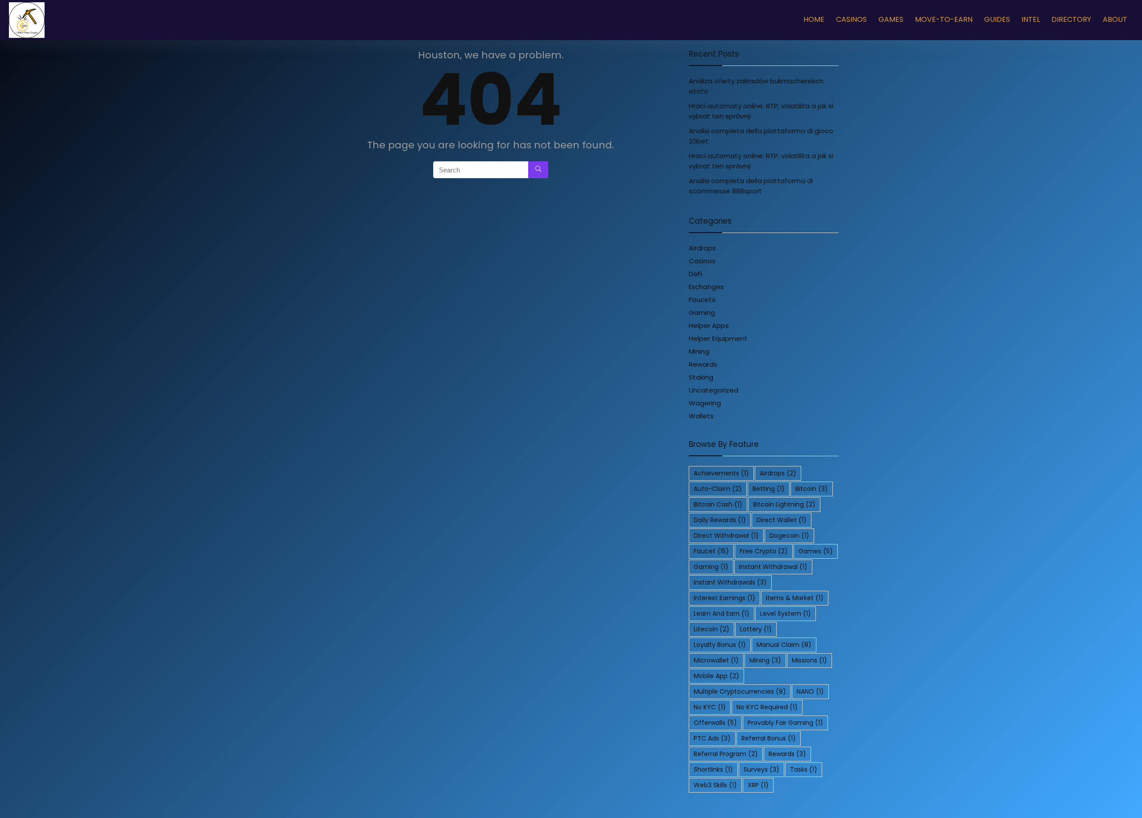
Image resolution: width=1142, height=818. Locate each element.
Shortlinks (713, 769)
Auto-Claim (718, 488)
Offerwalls (715, 722)
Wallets (701, 416)
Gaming (702, 312)
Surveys (761, 769)
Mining (699, 351)
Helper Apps (709, 325)
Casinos (851, 19)
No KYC (710, 707)
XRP (758, 785)
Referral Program (726, 753)
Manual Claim (784, 644)
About (1115, 19)
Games (890, 19)
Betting (769, 488)
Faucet (711, 551)
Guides (997, 19)
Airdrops (702, 248)
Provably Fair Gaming (785, 722)
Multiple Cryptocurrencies (740, 691)
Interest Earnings (724, 597)
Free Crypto (764, 551)
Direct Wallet (782, 519)
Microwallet (716, 660)
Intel (1031, 19)
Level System (785, 613)
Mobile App (716, 675)
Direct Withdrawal (726, 535)
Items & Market (794, 597)
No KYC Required (767, 707)
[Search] (538, 169)
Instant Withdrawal (773, 566)
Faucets (702, 299)
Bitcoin (811, 488)
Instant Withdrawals (730, 582)
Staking (701, 377)
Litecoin (711, 629)
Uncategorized (713, 390)
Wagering (705, 403)
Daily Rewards (720, 519)
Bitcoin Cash (718, 504)
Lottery (756, 629)
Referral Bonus (768, 738)
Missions (809, 660)
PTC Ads (712, 738)
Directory (1071, 19)
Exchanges (706, 286)
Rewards (703, 364)
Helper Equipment (718, 338)
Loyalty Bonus (720, 644)
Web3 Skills (715, 785)
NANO (810, 691)
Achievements (721, 473)
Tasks (803, 769)
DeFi (695, 273)
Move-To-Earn (943, 19)
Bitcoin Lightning (784, 504)
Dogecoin (789, 535)
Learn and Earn (721, 613)
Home (813, 19)
